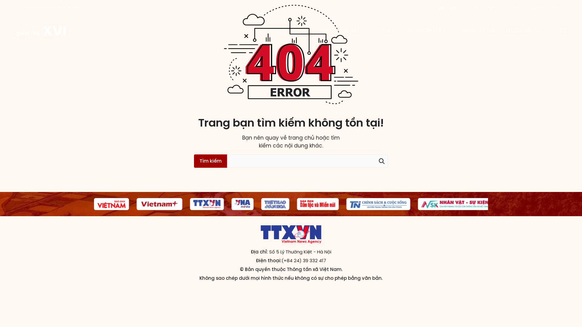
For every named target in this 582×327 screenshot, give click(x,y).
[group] (127, 204)
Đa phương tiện (426, 30)
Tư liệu (386, 30)
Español (536, 7)
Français (495, 7)
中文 (516, 7)
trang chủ (301, 137)
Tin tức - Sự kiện (340, 30)
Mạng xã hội (479, 30)
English (471, 7)
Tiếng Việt (446, 7)
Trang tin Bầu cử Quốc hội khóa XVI (41, 30)
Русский (560, 7)
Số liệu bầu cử (524, 30)
